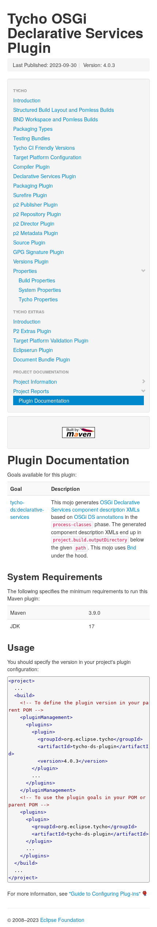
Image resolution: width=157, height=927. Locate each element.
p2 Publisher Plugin (35, 204)
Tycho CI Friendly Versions (44, 147)
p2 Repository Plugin (37, 214)
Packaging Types (33, 128)
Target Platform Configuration (47, 157)
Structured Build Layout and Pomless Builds (63, 109)
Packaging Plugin (33, 185)
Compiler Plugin (31, 166)
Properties (25, 270)
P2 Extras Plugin (32, 331)
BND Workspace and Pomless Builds (55, 119)
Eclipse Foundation (62, 919)
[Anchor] (135, 459)
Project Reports (31, 391)
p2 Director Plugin (33, 223)
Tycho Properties (38, 299)
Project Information (35, 381)
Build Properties (37, 280)
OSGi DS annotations (98, 516)
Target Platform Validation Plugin (50, 340)
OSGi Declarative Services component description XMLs (95, 505)
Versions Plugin (31, 261)
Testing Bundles (31, 138)
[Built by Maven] (78, 432)
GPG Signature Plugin (38, 251)
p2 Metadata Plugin (35, 232)
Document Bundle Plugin (41, 359)
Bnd (131, 547)
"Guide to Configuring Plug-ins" (105, 893)
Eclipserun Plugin (33, 349)
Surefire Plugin (30, 195)
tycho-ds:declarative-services (27, 509)
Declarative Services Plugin (44, 176)
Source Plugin (29, 242)
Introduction (27, 100)
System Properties (40, 289)
